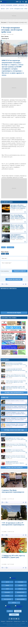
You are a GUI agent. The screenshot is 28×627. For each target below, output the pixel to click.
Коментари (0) (5, 38)
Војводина (7, 592)
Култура (7, 595)
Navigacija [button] (26, 1)
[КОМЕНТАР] (6, 284)
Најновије (9, 5)
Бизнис (15, 5)
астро (11, 8)
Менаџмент (3, 621)
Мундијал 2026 (18, 8)
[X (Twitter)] (14, 619)
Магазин (21, 595)
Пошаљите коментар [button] (20, 271)
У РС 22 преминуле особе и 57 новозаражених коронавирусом (14, 520)
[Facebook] (9, 619)
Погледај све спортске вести (14, 467)
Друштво (21, 5)
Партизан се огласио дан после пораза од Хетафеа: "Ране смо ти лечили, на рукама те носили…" (14, 457)
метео (3, 8)
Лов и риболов (7, 599)
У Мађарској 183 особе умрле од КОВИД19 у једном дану (14, 553)
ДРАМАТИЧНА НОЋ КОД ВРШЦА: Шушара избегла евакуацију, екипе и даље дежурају (14, 364)
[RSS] (18, 619)
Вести (3, 5)
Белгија (3, 247)
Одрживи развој (20, 592)
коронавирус (10, 247)
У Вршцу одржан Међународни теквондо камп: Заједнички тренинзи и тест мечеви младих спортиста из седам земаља (14, 376)
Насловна (3, 22)
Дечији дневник (20, 599)
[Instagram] (12, 619)
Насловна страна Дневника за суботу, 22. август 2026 (14, 338)
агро (7, 8)
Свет (7, 254)
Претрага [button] (23, 1)
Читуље (14, 602)
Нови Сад (20, 588)
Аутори (23, 621)
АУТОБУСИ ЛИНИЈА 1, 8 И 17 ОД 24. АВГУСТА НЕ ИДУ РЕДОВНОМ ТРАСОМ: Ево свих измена (14, 413)
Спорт (7, 588)
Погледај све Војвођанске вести (14, 392)
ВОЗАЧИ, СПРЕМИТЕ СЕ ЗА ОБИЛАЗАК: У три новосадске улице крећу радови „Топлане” (14, 419)
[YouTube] (16, 619)
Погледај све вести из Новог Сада (14, 430)
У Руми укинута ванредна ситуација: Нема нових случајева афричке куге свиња (14, 382)
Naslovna (14, 614)
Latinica (10, 611)
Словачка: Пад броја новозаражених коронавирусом (14, 488)
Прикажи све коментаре (14, 279)
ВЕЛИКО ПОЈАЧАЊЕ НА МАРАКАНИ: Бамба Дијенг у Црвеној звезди (14, 463)
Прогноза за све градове (14, 312)
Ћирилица (17, 611)
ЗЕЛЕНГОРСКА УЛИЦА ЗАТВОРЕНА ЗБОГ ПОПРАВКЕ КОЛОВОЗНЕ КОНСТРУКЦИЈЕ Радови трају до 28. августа (14, 407)
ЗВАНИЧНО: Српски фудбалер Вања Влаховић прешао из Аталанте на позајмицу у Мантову (14, 451)
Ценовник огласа (10, 621)
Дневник (6, 36)
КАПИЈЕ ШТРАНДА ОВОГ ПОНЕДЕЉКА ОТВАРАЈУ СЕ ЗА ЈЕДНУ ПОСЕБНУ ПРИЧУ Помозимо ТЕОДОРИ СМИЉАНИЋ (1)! (14, 425)
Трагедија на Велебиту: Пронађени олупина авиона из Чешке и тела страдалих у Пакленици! (14, 208)
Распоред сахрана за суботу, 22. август (14, 402)
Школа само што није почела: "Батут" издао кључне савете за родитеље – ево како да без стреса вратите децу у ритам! (14, 228)
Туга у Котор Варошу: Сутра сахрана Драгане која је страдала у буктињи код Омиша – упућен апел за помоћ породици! (14, 218)
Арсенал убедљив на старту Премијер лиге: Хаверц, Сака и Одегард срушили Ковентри (14, 445)
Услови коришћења (5, 271)
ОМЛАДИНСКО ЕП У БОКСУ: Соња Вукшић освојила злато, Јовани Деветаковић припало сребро (14, 439)
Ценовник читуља (17, 621)
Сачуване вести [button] (20, 1)
